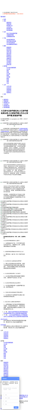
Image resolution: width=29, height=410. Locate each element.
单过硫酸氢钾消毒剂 (12, 44)
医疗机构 (9, 59)
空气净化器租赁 (11, 42)
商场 (8, 75)
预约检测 (3, 16)
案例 (5, 45)
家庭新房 (9, 47)
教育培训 (9, 56)
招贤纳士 (9, 92)
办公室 (8, 69)
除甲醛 (14, 6)
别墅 (8, 81)
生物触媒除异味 (11, 36)
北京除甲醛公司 (23, 396)
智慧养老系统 (19, 398)
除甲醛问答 (9, 28)
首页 (5, 94)
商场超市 (9, 55)
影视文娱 (9, 64)
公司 (5, 84)
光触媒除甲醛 (10, 35)
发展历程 (9, 91)
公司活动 (9, 27)
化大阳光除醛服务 (11, 67)
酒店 (8, 70)
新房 (8, 80)
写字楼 (8, 77)
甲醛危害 (9, 24)
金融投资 (9, 58)
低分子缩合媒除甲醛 (12, 33)
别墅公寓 (9, 52)
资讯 (5, 20)
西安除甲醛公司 (22, 395)
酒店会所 (9, 53)
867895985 (3, 324)
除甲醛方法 (9, 25)
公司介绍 (9, 86)
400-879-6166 (4, 319)
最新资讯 (9, 22)
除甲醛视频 (9, 30)
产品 (5, 38)
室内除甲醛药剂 (11, 39)
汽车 (8, 83)
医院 (8, 78)
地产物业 (9, 63)
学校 (8, 72)
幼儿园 (8, 73)
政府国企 (9, 49)
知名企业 (9, 50)
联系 (5, 19)
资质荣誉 (9, 89)
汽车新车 (9, 61)
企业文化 (9, 87)
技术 (5, 31)
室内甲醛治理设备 (11, 41)
